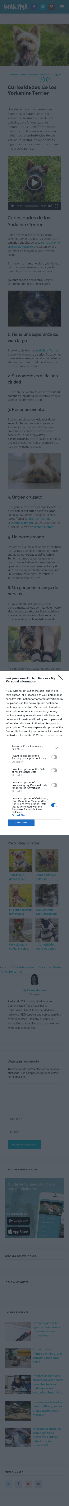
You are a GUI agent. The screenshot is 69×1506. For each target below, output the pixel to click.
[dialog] (34, 753)
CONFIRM (21, 823)
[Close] (61, 678)
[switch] (54, 757)
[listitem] (34, 747)
